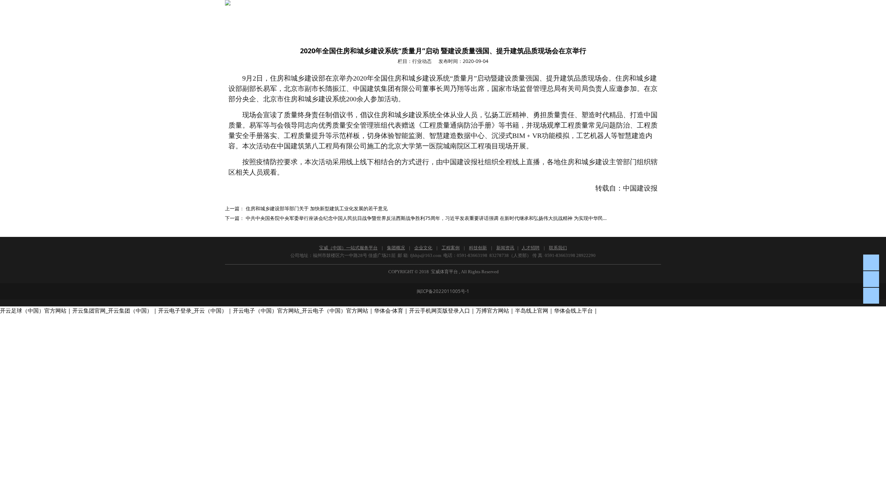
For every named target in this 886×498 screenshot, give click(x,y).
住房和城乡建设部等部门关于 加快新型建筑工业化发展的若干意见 (317, 208)
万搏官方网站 (492, 310)
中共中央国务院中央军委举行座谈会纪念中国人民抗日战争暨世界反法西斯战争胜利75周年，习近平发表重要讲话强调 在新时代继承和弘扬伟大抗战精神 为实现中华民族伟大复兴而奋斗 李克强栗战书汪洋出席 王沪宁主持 (481, 218)
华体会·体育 (388, 310)
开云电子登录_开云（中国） (192, 310)
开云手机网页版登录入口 (439, 310)
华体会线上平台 (573, 310)
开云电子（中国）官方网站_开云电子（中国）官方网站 (300, 310)
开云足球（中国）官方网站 (33, 310)
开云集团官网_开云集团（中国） (112, 310)
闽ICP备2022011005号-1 (443, 291)
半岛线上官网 (531, 310)
